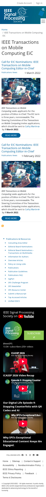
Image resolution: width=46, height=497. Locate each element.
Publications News (9, 72)
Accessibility (8, 465)
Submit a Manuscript (17, 293)
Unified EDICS (14, 301)
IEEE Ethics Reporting (13, 469)
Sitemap (16, 461)
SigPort (11, 279)
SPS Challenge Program (18, 282)
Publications (13, 268)
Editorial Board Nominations (20, 246)
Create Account (24, 3)
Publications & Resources (18, 239)
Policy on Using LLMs (17, 264)
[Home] (16, 9)
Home (4, 29)
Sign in (39, 3)
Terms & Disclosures (12, 477)
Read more (11, 135)
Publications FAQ (15, 275)
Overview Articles (15, 260)
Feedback (29, 473)
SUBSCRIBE (34, 333)
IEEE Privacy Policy (12, 473)
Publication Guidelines (17, 271)
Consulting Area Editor (17, 243)
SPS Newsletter (14, 286)
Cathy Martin (31, 126)
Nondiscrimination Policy (29, 465)
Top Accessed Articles (17, 297)
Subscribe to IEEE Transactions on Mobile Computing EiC (3, 226)
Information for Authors (18, 256)
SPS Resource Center (17, 290)
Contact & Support (32, 461)
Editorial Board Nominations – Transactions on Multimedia (21, 251)
